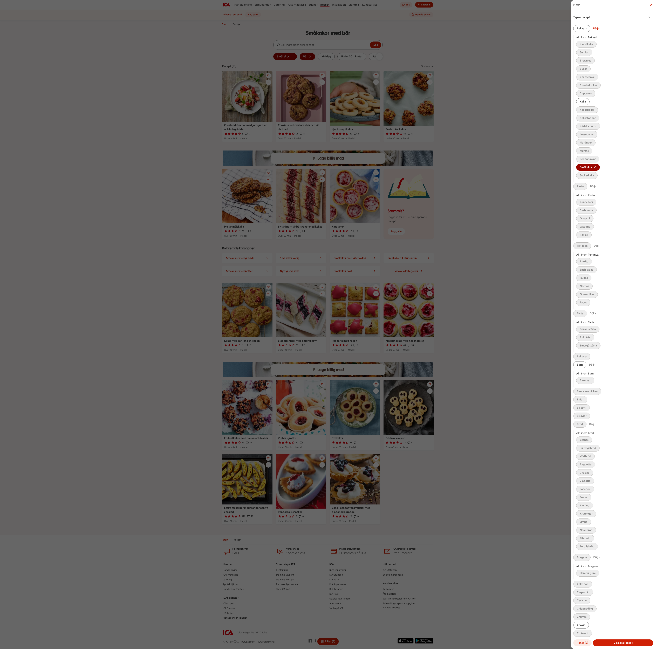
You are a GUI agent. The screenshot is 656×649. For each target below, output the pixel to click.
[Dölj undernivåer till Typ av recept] (649, 17)
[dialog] (613, 324)
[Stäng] (651, 4)
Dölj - (596, 28)
